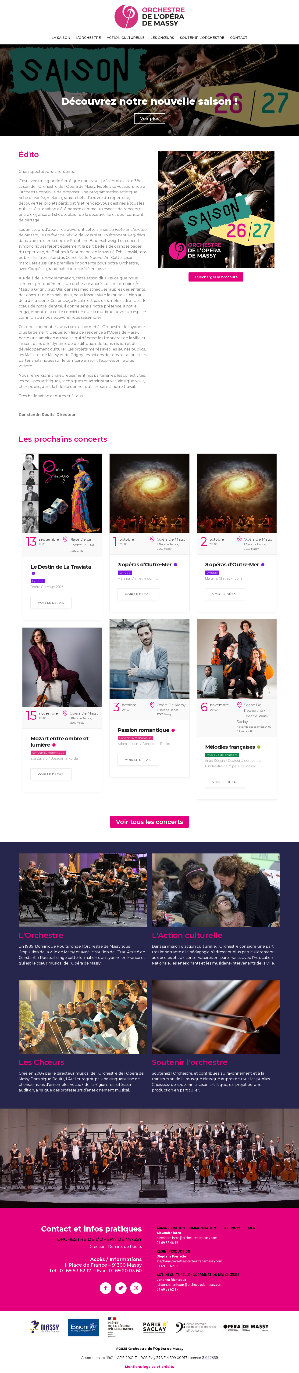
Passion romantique (143, 730)
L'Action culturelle (187, 935)
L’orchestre (88, 38)
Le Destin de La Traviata (61, 567)
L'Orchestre (41, 935)
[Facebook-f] (105, 1288)
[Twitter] (121, 1288)
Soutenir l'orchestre (190, 1062)
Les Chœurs (41, 1062)
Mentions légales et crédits (149, 1367)
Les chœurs (162, 38)
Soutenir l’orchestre (202, 38)
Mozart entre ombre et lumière (60, 741)
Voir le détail (51, 602)
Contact (238, 38)
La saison (61, 38)
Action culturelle (126, 38)
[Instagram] (136, 1288)
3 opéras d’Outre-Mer (144, 564)
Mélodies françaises (230, 747)
